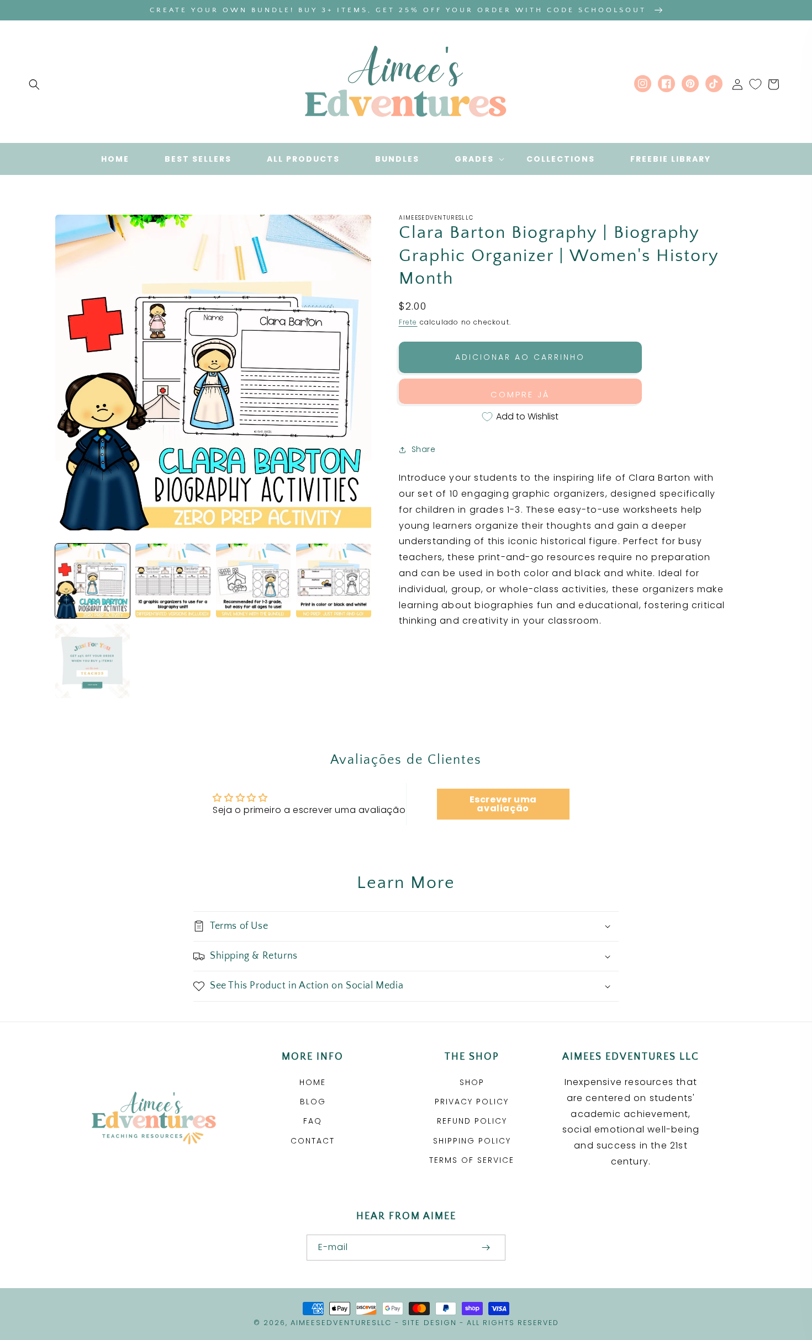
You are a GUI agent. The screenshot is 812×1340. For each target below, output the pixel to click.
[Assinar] (485, 1248)
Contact (313, 1140)
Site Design (429, 1322)
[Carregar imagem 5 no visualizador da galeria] (92, 661)
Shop (472, 1082)
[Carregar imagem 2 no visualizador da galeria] (172, 581)
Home (312, 1082)
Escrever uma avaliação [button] (503, 804)
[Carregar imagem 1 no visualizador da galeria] (92, 581)
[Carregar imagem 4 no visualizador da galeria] (333, 581)
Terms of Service (471, 1160)
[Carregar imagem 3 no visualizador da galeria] (253, 581)
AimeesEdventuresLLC (341, 1322)
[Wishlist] (755, 84)
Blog (313, 1101)
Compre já (520, 394)
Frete (408, 322)
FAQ (312, 1120)
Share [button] (424, 449)
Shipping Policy (472, 1140)
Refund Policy (472, 1120)
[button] (34, 84)
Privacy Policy (472, 1101)
